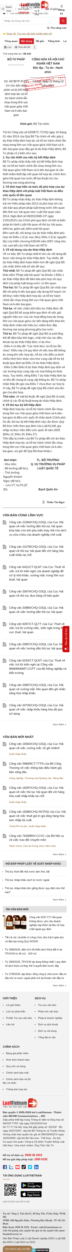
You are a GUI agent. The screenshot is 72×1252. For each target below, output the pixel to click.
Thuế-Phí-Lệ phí (18, 826)
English (53, 9)
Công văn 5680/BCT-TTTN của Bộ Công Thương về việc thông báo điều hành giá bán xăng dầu (35, 768)
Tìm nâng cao (58, 27)
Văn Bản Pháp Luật (13, 1238)
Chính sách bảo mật (17, 1072)
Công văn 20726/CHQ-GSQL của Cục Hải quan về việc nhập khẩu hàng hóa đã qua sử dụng (36, 709)
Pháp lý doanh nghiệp (50, 1018)
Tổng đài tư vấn (47, 1037)
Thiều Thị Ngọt (55, 502)
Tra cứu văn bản (47, 1005)
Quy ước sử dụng (16, 1066)
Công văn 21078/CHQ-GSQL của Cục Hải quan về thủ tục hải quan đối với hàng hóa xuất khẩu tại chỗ (36, 551)
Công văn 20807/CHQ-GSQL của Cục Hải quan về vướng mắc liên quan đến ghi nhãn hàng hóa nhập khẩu (37, 689)
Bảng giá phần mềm (17, 1053)
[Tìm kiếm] (63, 20)
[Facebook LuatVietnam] (5, 1167)
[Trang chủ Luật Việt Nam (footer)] (35, 1103)
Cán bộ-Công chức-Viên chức (39, 846)
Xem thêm (59, 724)
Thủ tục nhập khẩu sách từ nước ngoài (27, 879)
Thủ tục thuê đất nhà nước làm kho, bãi (27, 871)
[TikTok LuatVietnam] (24, 1167)
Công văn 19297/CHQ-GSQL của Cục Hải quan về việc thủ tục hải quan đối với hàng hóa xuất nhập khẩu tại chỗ (36, 792)
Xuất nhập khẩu (18, 754)
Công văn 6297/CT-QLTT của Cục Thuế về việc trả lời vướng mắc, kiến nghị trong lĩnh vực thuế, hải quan (37, 628)
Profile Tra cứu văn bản (19, 1018)
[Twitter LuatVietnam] (30, 1167)
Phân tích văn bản (48, 1011)
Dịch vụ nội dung (47, 1030)
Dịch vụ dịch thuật (48, 1024)
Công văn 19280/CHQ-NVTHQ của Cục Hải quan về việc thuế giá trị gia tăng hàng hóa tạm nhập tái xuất (37, 816)
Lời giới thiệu (13, 1005)
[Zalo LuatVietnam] (11, 1167)
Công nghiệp (16, 778)
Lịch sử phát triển (15, 1011)
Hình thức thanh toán (18, 1059)
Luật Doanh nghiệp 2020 (40, 1238)
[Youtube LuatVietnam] (17, 1167)
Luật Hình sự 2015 (25, 1242)
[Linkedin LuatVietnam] (36, 1167)
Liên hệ (10, 1024)
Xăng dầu (58, 778)
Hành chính (15, 846)
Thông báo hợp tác (16, 1089)
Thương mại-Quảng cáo (38, 778)
